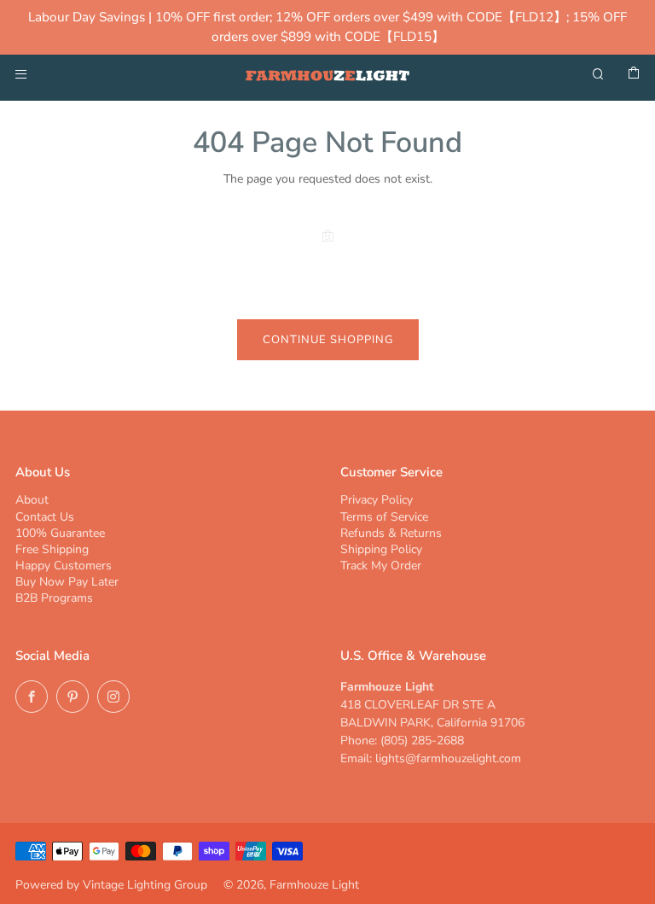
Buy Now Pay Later (67, 582)
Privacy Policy (376, 500)
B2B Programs (54, 598)
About (32, 500)
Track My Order (380, 565)
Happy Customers (63, 565)
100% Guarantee (60, 533)
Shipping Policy (381, 549)
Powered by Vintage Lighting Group (111, 885)
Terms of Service (384, 517)
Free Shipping (52, 549)
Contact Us (44, 517)
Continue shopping (328, 339)
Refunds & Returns (391, 533)
